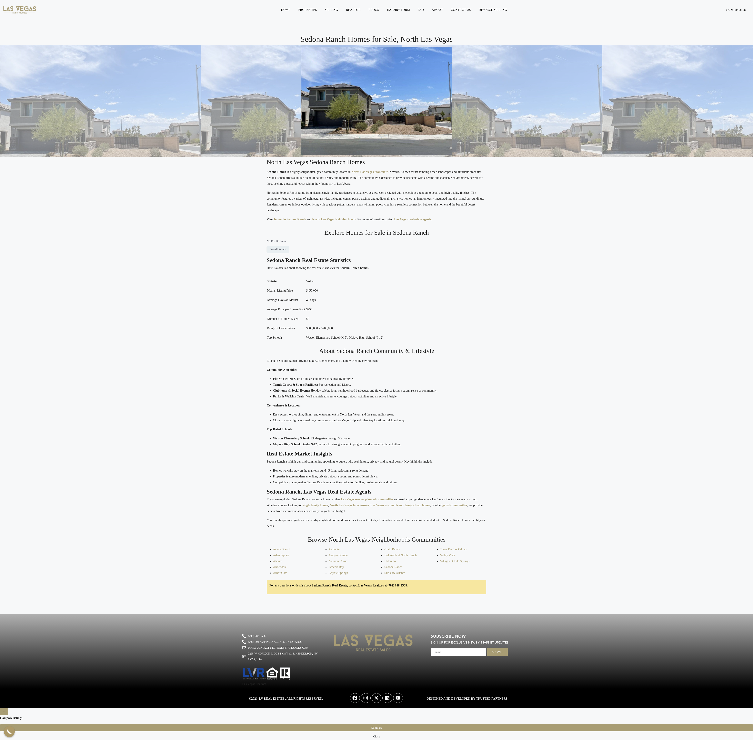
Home (285, 9)
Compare (376, 727)
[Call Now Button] (9, 731)
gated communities (454, 505)
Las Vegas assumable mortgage (391, 505)
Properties (307, 9)
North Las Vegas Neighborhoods (334, 219)
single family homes (315, 505)
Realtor (353, 9)
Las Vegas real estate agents (412, 219)
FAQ (421, 9)
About (437, 9)
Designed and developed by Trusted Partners (467, 698)
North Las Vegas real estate (369, 172)
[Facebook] (355, 698)
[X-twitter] (376, 698)
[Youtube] (398, 698)
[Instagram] (366, 698)
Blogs (373, 9)
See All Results (278, 249)
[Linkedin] (387, 698)
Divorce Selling (493, 9)
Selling (331, 9)
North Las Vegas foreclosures (349, 505)
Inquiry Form (398, 9)
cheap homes (421, 505)
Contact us (461, 9)
